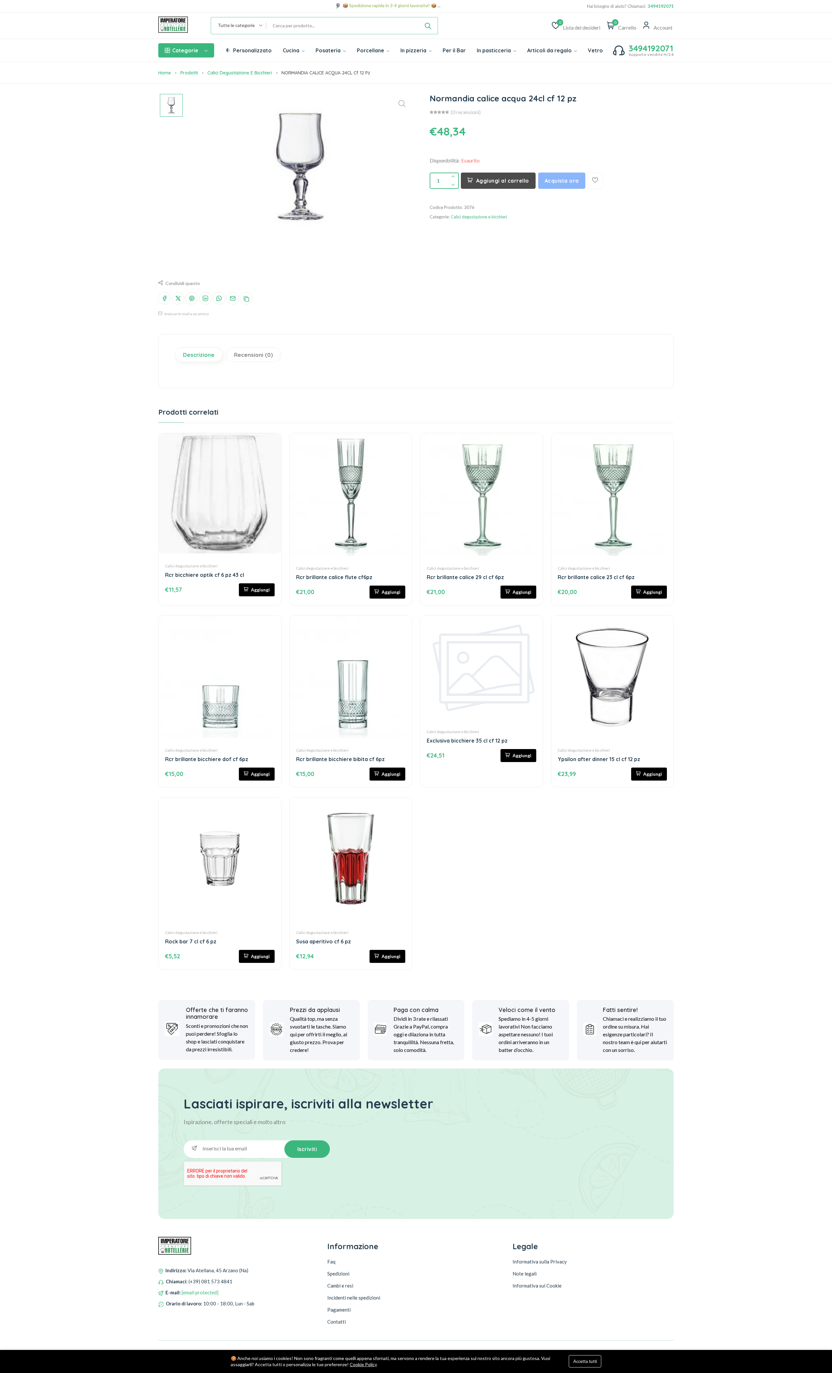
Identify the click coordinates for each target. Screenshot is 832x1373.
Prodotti (189, 73)
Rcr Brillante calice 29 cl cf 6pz (465, 577)
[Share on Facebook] (164, 298)
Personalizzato (252, 50)
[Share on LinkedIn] (205, 298)
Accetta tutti (585, 1361)
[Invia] (428, 26)
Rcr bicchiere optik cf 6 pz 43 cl (204, 575)
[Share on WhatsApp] (219, 298)
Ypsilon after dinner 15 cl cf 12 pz (599, 759)
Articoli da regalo (550, 50)
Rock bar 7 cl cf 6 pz (190, 941)
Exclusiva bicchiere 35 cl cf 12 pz (467, 740)
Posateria (329, 50)
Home (164, 73)
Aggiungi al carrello (502, 180)
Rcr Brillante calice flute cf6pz (334, 577)
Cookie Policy (363, 1364)
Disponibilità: (445, 160)
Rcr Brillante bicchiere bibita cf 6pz (340, 759)
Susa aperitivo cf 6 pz (323, 941)
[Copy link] (246, 298)
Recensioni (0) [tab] (253, 354)
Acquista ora (562, 180)
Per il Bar (454, 50)
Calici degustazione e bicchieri (239, 73)
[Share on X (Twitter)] (178, 298)
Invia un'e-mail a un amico (186, 313)
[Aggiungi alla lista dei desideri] (595, 181)
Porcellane (371, 50)
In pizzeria (414, 50)
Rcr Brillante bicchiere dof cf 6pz (206, 759)
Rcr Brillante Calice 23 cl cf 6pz (596, 577)
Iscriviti (307, 1149)
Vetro (595, 50)
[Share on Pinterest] (191, 298)
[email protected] (200, 1292)
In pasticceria (494, 50)
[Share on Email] (232, 298)
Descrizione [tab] (198, 354)
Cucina (292, 50)
